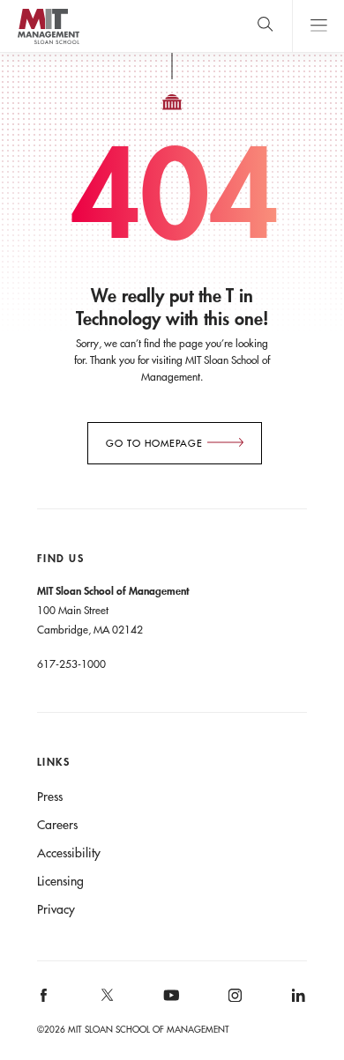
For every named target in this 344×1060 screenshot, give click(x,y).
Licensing (60, 881)
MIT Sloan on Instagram (233, 1001)
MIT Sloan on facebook (44, 1001)
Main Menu (318, 26)
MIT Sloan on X (107, 1001)
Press (50, 796)
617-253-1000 (71, 663)
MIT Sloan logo (48, 43)
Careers (57, 825)
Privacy (56, 909)
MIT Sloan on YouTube (168, 1004)
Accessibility (69, 853)
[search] (265, 26)
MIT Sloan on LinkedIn (296, 1001)
